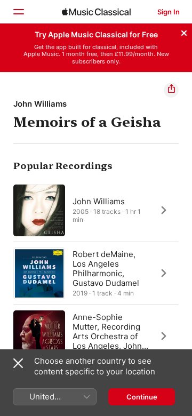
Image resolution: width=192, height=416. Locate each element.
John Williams (40, 104)
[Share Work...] (171, 90)
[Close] (184, 31)
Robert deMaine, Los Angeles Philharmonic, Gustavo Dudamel (106, 268)
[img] (96, 11)
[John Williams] (96, 210)
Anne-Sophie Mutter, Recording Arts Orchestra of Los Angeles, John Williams (107, 335)
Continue (141, 397)
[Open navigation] (18, 11)
